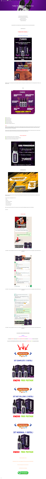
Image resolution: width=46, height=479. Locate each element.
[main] (23, 5)
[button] (1, 477)
